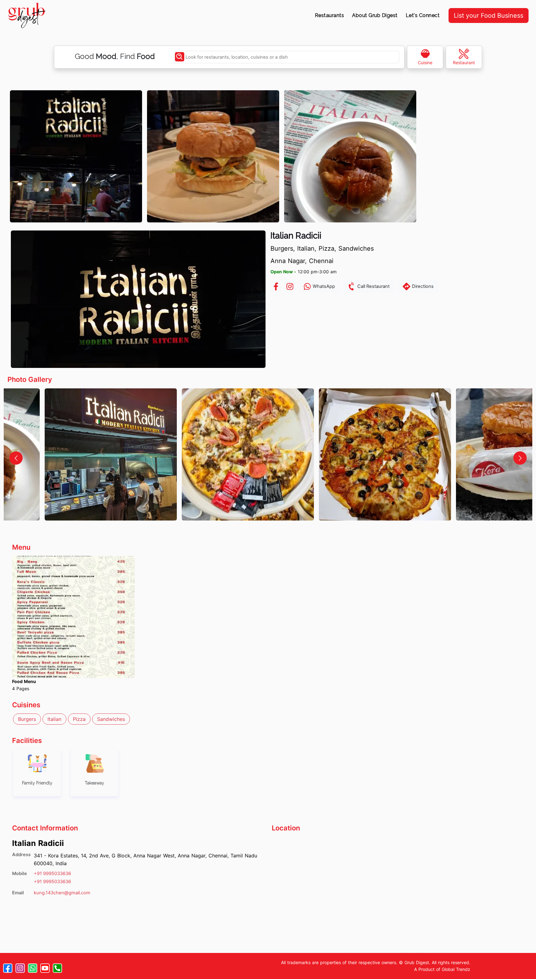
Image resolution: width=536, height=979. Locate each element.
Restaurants (329, 15)
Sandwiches (111, 719)
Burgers (27, 719)
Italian (54, 719)
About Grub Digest (375, 15)
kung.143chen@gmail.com (62, 893)
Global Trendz (456, 969)
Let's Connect (423, 15)
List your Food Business (488, 15)
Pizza (79, 719)
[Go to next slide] (520, 458)
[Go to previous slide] (16, 458)
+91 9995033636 (52, 873)
